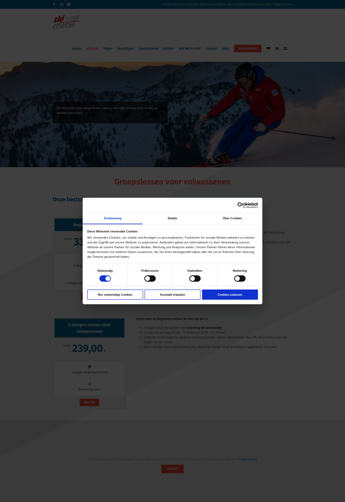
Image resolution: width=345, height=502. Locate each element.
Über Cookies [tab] (232, 218)
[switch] (150, 278)
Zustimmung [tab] (113, 218)
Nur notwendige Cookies (115, 294)
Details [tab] (172, 218)
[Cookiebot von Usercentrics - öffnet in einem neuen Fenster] (240, 205)
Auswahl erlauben (172, 294)
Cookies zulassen (230, 294)
